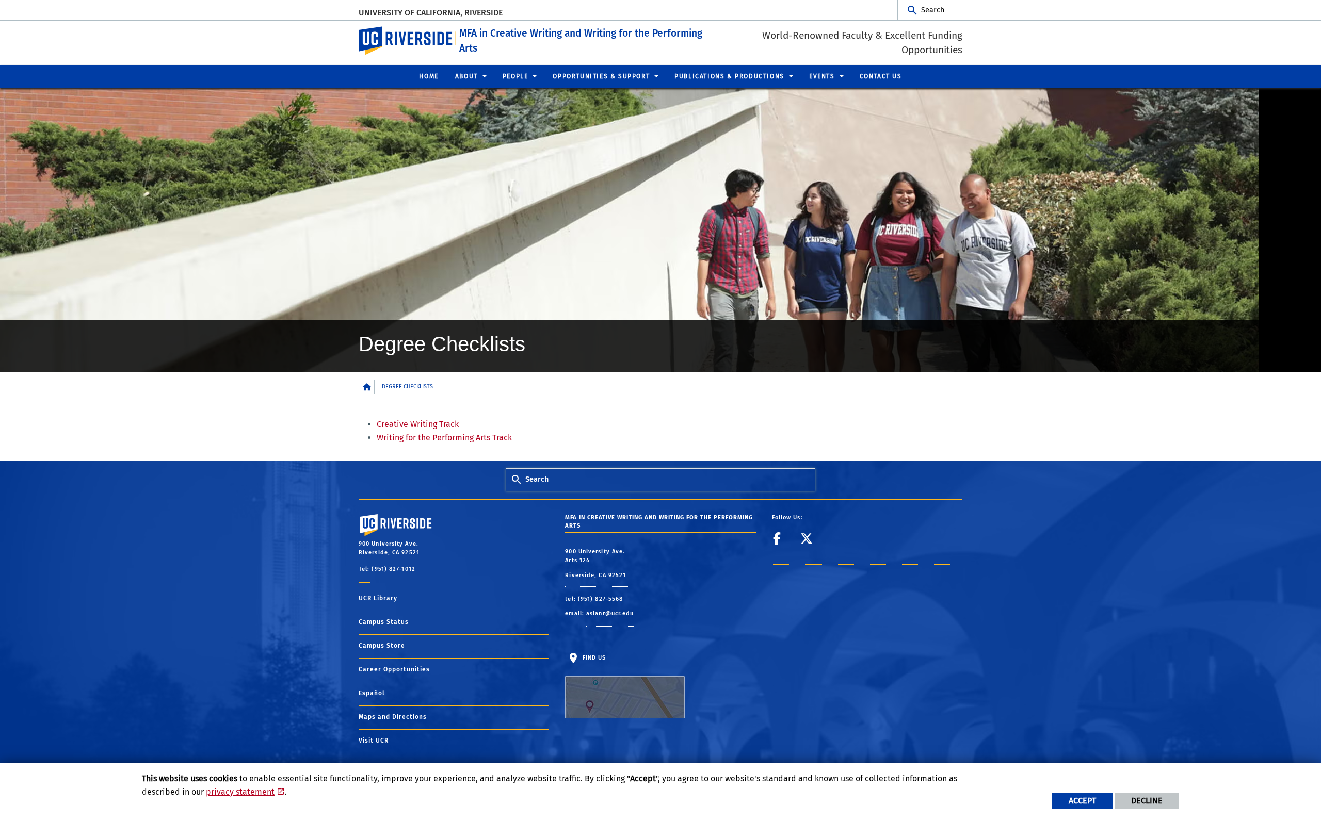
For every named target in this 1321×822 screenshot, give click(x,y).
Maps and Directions (393, 716)
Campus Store (382, 645)
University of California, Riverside (431, 13)
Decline (1147, 800)
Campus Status (384, 622)
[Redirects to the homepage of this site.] (367, 387)
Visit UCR (374, 740)
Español (372, 693)
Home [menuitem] (428, 76)
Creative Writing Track (418, 424)
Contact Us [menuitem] (881, 76)
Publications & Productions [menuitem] (729, 76)
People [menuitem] (515, 76)
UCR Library (378, 598)
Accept (1082, 800)
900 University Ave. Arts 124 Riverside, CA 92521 (596, 563)
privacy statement (240, 792)
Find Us (593, 657)
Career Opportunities (394, 669)
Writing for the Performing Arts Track (444, 437)
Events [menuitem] (822, 76)
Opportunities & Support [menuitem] (601, 76)
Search (932, 10)
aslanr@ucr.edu (610, 613)
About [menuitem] (466, 76)
